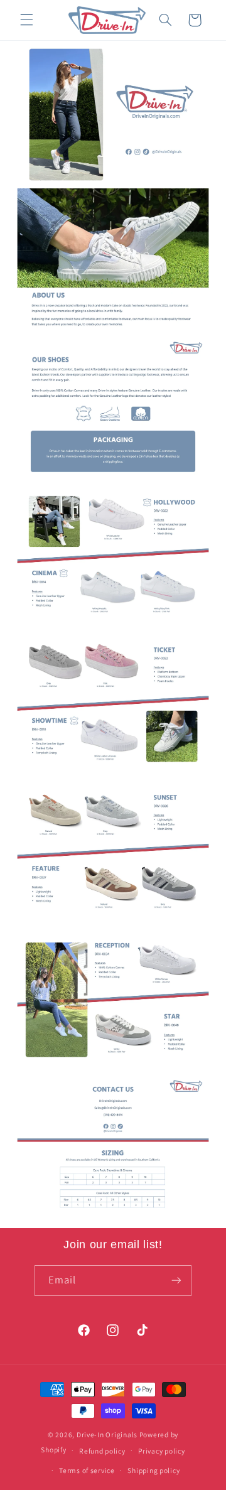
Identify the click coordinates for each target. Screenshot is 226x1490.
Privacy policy (161, 1450)
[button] (26, 20)
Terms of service (87, 1470)
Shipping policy (153, 1470)
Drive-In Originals (107, 1434)
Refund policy (102, 1450)
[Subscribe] (176, 1280)
